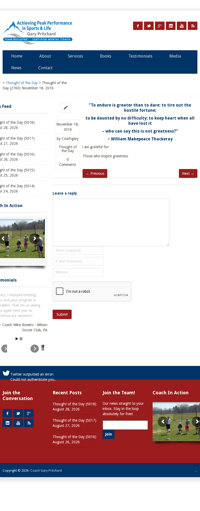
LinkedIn (171, 26)
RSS (192, 26)
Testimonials (140, 56)
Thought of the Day (67, 149)
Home (16, 56)
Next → (188, 173)
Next (38, 351)
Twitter (149, 26)
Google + (160, 26)
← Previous (95, 173)
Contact (45, 67)
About (45, 56)
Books (105, 56)
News (16, 67)
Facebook (138, 26)
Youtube (181, 26)
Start (17, 338)
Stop (21, 338)
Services (75, 56)
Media (175, 56)
